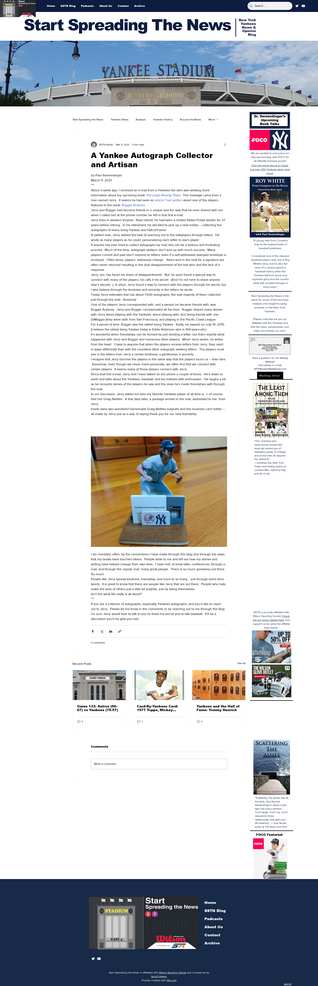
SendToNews (159, 976)
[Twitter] (297, 6)
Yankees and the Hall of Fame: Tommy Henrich (218, 708)
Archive (212, 943)
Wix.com (171, 980)
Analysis (141, 119)
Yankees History (162, 119)
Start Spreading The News (127, 25)
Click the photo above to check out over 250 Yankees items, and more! (270, 169)
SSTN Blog (215, 911)
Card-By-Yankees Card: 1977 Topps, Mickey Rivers (157, 708)
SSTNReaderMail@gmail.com (270, 368)
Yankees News (119, 119)
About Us (213, 927)
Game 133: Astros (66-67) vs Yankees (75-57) (97, 708)
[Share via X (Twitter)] (101, 631)
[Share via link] (119, 631)
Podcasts (213, 919)
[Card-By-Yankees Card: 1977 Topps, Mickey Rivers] (159, 685)
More (212, 119)
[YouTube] (303, 6)
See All (241, 663)
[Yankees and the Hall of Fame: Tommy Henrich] (218, 685)
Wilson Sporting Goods (172, 972)
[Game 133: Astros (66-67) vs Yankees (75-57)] (99, 685)
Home (210, 903)
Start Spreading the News (88, 119)
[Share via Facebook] (92, 631)
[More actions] (225, 144)
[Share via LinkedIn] (110, 631)
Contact (212, 935)
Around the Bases (190, 119)
